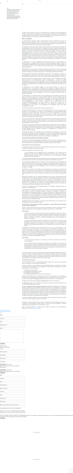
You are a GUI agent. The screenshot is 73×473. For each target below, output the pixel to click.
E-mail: (1, 348)
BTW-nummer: (3, 358)
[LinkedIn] (13, 3)
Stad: (1, 394)
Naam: (1, 315)
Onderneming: (3, 355)
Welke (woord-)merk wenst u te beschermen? (9, 404)
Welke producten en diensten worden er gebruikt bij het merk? (12, 412)
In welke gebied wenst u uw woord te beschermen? (10, 408)
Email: (1, 321)
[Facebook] (13, 6)
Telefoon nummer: (3, 351)
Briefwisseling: (3, 367)
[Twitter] (13, 5)
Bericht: (1, 328)
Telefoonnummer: (3, 324)
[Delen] (13, 7)
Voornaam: (2, 318)
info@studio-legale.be (36, 308)
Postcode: (2, 391)
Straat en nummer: (3, 388)
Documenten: (2, 361)
